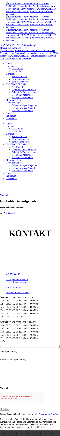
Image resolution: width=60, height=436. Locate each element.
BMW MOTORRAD (16, 84)
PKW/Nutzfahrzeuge (21, 79)
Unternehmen (18, 71)
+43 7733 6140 (7, 45)
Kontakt (9, 113)
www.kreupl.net (13, 287)
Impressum (11, 116)
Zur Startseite (9, 213)
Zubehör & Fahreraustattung (25, 92)
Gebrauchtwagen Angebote (24, 105)
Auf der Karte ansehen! (17, 292)
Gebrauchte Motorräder (22, 95)
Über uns (10, 66)
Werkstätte (10, 74)
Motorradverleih (13, 100)
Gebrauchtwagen (14, 102)
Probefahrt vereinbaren (22, 97)
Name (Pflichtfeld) (8, 351)
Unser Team (17, 68)
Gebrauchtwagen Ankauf (23, 108)
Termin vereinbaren (21, 81)
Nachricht (4, 388)
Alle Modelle (18, 87)
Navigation (5, 195)
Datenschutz (11, 118)
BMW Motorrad (19, 76)
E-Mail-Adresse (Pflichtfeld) (13, 359)
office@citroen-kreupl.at (27, 45)
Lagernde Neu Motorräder (24, 89)
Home (9, 63)
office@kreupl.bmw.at (10, 48)
